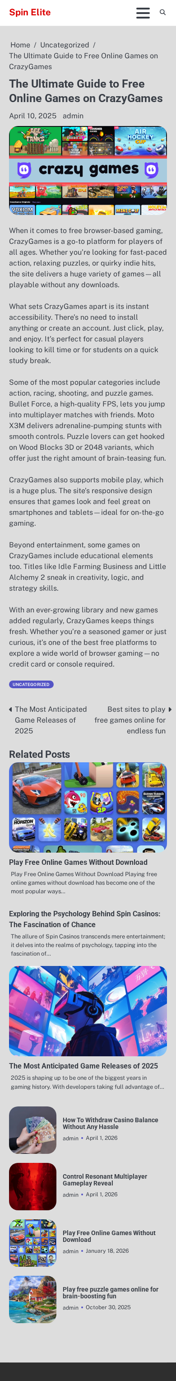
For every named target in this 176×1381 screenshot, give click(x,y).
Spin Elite (30, 12)
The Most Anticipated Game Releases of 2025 (83, 1066)
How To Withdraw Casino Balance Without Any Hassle (110, 1123)
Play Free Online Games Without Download (78, 862)
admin (73, 116)
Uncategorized (31, 684)
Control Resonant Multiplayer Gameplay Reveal (105, 1180)
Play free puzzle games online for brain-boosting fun (110, 1293)
